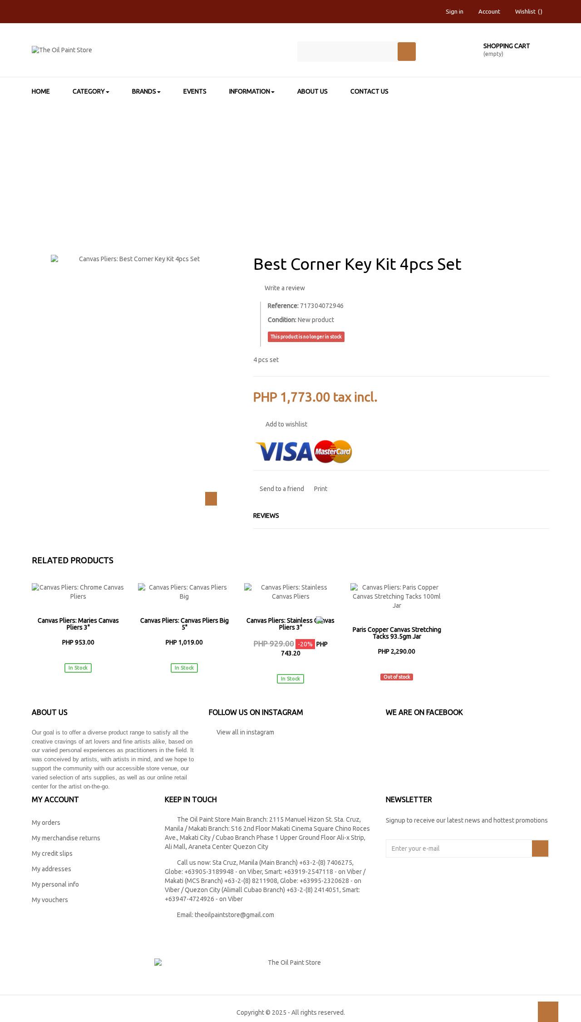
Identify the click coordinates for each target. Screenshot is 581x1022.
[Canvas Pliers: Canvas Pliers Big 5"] (184, 592)
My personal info (55, 884)
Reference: (283, 305)
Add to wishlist (285, 424)
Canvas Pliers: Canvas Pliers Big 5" (184, 624)
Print (320, 488)
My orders (46, 822)
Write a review (284, 288)
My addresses (51, 869)
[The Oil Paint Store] (158, 54)
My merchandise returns (66, 838)
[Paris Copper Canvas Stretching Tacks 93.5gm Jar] (396, 596)
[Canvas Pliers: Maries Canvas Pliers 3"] (78, 592)
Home (117, 161)
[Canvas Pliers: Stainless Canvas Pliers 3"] (290, 592)
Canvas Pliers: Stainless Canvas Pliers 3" (290, 624)
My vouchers (50, 899)
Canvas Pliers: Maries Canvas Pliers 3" (78, 624)
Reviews (266, 515)
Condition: (282, 319)
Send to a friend (281, 488)
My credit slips (52, 853)
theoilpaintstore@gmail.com (234, 914)
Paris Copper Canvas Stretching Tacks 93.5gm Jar (397, 633)
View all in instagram (244, 732)
